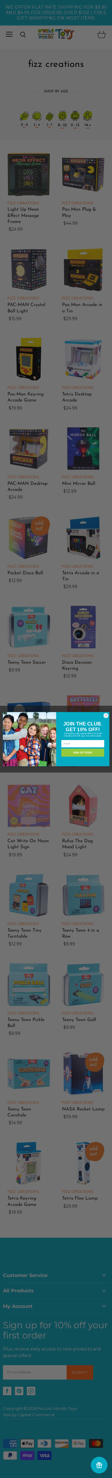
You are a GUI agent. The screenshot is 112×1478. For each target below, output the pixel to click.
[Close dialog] (105, 715)
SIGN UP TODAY (82, 752)
